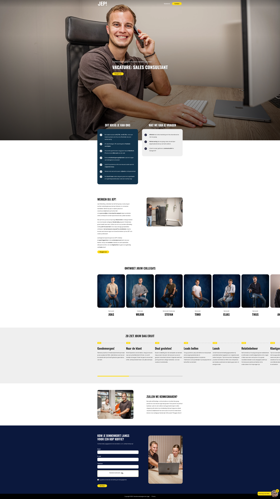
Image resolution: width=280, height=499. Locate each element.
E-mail (99, 456)
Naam (99, 449)
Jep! (148, 496)
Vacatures (167, 3)
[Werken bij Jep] (105, 3)
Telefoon (100, 463)
